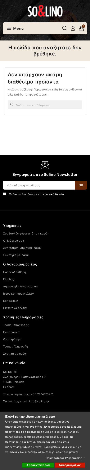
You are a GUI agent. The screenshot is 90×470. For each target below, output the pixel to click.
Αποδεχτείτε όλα (38, 465)
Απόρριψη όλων (70, 465)
